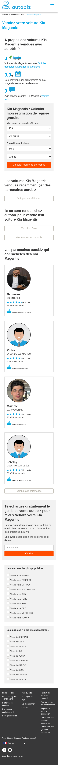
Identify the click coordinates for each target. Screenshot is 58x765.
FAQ (23, 700)
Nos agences (27, 696)
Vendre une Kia (17, 15)
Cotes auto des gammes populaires (47, 729)
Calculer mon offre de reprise (29, 164)
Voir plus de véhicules (29, 198)
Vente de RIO (16, 651)
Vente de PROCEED (19, 679)
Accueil (5, 15)
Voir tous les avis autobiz (29, 237)
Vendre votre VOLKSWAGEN (22, 589)
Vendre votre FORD (18, 599)
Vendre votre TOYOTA (19, 618)
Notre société (8, 693)
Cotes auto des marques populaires (47, 720)
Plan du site (27, 693)
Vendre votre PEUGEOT (20, 580)
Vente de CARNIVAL (19, 675)
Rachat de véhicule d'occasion (45, 695)
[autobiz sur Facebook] (4, 750)
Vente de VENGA (17, 656)
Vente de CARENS (18, 665)
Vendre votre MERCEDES (21, 613)
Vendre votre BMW (18, 604)
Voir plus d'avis (29, 228)
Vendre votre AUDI (18, 594)
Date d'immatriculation (18, 143)
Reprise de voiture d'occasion (45, 711)
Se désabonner (28, 704)
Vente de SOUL (17, 670)
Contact (25, 707)
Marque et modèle (23, 123)
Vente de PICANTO (18, 646)
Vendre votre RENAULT (20, 575)
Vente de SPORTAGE (19, 637)
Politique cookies (9, 716)
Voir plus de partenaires (29, 491)
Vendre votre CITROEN (20, 585)
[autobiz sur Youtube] (10, 750)
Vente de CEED (17, 642)
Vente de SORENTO (19, 660)
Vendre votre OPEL (18, 608)
